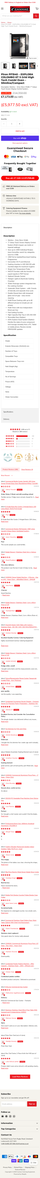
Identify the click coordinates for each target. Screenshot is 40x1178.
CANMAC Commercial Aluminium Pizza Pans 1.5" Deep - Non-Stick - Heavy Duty (20, 945)
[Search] (36, 15)
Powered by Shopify (20, 1174)
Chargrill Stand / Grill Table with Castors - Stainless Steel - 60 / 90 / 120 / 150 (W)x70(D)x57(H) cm (19, 627)
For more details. (25, 213)
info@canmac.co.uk (22, 1144)
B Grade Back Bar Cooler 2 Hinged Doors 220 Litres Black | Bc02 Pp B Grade (18, 508)
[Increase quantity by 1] (19, 124)
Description (8, 227)
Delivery (6, 419)
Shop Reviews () (27, 469)
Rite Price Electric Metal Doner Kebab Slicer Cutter (22, 872)
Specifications (8, 412)
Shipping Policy (30, 1167)
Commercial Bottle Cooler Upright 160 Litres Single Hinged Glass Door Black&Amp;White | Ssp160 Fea (19, 483)
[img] (20, 429)
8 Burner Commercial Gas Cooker (16, 987)
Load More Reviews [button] (20, 1077)
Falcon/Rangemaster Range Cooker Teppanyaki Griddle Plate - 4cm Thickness (18, 679)
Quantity (4, 119)
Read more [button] (4, 522)
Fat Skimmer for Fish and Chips (15, 729)
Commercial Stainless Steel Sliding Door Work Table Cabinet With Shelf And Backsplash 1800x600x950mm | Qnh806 (18, 922)
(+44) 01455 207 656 (8, 1144)
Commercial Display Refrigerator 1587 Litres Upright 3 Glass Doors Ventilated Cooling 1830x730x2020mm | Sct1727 (18, 531)
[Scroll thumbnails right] (37, 66)
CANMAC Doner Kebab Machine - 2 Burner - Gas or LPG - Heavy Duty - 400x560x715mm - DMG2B (19, 578)
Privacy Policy (7, 1167)
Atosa (9, 22)
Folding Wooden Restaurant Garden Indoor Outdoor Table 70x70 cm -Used (17, 848)
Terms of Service (20, 1170)
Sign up (32, 1104)
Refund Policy (18, 1167)
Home (3, 22)
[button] (10, 436)
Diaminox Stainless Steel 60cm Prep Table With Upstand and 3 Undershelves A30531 (19, 1011)
